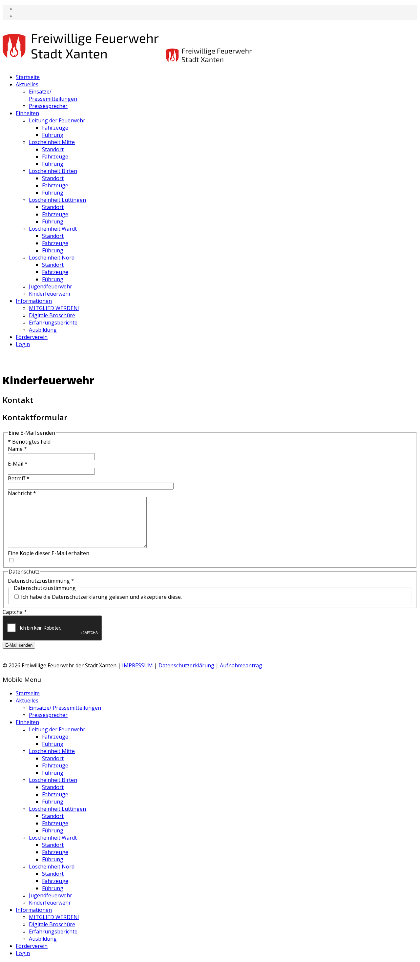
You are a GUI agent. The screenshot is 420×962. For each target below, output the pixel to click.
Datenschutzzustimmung (41, 580)
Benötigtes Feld (29, 441)
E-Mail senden (18, 645)
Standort (53, 149)
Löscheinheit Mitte (52, 142)
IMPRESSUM (137, 665)
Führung (52, 134)
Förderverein (32, 337)
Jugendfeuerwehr (50, 286)
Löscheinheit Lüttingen (57, 199)
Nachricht (22, 493)
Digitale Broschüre (52, 315)
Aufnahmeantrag (240, 665)
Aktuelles (27, 84)
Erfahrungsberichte (53, 322)
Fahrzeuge (55, 127)
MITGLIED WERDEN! (54, 308)
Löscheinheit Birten (53, 171)
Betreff (19, 478)
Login (23, 344)
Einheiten (27, 113)
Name (17, 448)
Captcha (15, 612)
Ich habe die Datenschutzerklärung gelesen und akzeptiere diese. (101, 596)
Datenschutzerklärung (186, 665)
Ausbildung (43, 329)
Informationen (34, 300)
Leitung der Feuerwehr (57, 120)
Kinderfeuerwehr (50, 293)
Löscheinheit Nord (51, 257)
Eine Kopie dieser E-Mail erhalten (48, 553)
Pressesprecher (48, 106)
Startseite (28, 77)
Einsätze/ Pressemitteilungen (53, 95)
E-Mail (18, 463)
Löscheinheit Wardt (53, 228)
